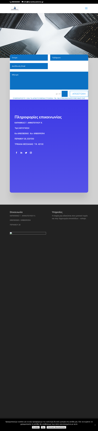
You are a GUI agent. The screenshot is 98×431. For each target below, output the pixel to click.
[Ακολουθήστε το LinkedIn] (21, 153)
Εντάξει (36, 427)
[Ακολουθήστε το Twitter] (26, 153)
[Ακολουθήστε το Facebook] (16, 153)
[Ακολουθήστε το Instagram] (31, 153)
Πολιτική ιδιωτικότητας (56, 427)
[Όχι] (95, 425)
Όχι (43, 427)
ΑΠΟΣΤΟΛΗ (79, 93)
